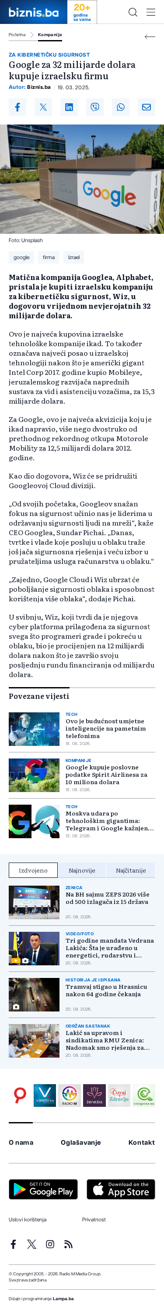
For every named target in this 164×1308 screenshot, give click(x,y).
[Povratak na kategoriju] (150, 36)
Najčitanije (131, 870)
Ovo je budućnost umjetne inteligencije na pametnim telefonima (106, 728)
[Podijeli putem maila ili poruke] (146, 107)
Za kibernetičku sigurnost (49, 54)
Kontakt (142, 1142)
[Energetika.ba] (144, 1095)
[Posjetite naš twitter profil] (31, 1244)
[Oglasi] (20, 1095)
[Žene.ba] (94, 1095)
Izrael (74, 257)
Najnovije (82, 870)
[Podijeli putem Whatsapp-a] (120, 107)
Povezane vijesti (39, 696)
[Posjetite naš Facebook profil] (13, 1244)
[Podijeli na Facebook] (17, 107)
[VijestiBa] (45, 1095)
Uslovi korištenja (27, 1219)
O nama (21, 1142)
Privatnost (94, 1219)
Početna (17, 35)
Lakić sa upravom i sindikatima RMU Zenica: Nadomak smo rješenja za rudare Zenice (105, 1040)
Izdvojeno (33, 870)
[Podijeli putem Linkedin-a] (69, 107)
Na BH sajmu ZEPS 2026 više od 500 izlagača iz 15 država (108, 897)
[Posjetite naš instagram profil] (50, 1244)
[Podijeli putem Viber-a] (95, 107)
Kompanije (50, 35)
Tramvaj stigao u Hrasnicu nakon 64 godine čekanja (106, 990)
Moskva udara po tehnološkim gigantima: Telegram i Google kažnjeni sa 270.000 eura (108, 820)
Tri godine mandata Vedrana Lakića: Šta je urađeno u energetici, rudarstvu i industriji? (110, 948)
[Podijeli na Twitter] (43, 107)
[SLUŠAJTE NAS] (69, 1095)
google (21, 257)
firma (49, 257)
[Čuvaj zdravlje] (119, 1095)
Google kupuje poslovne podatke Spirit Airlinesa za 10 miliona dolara (106, 774)
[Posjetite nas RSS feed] (68, 1244)
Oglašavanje (81, 1142)
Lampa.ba (63, 1299)
